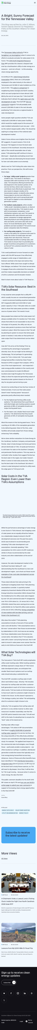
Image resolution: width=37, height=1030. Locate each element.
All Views (4, 858)
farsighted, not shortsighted (10, 55)
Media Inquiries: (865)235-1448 (9, 1021)
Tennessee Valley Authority (13, 52)
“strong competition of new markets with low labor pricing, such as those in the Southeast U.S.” (18, 612)
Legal (21, 1021)
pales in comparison (20, 88)
